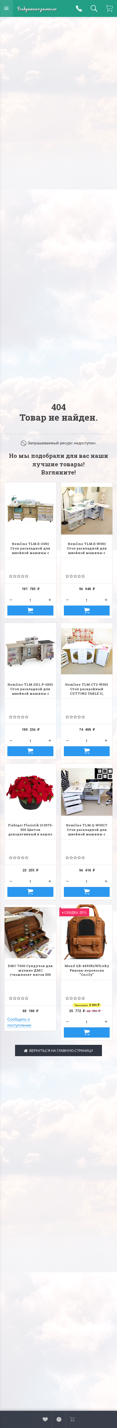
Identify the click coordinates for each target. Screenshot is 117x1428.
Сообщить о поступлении (19, 1022)
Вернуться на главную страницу (60, 1050)
